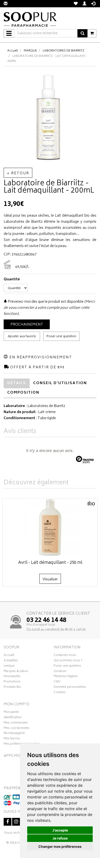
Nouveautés (12, 677)
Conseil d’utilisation (60, 383)
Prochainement (26, 325)
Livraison (60, 672)
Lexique (9, 666)
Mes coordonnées (16, 728)
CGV (57, 682)
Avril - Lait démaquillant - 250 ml (50, 562)
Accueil (12, 50)
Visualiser (50, 579)
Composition (23, 393)
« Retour (18, 173)
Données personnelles (70, 687)
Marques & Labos (16, 672)
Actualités (11, 661)
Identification (13, 718)
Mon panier (11, 712)
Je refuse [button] (60, 838)
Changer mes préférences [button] (60, 846)
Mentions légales (66, 677)
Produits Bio (12, 687)
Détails (16, 383)
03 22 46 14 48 (46, 620)
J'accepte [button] (60, 830)
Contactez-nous (65, 656)
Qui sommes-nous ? (68, 661)
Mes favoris (12, 739)
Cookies (60, 693)
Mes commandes (16, 723)
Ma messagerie (14, 734)
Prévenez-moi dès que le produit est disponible (45, 302)
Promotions (12, 682)
